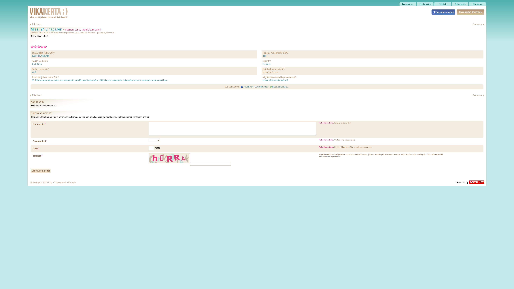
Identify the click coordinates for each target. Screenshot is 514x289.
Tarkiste (37, 156)
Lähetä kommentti (41, 171)
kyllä (34, 72)
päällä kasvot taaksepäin (110, 80)
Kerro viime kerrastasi (470, 12)
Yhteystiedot (60, 182)
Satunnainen (458, 3)
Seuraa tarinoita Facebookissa (443, 12)
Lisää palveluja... (280, 87)
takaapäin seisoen (132, 80)
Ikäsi (36, 148)
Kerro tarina (405, 3)
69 (33, 80)
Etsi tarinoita (423, 3)
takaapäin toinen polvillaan (154, 80)
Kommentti (39, 124)
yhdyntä (45, 56)
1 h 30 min (37, 64)
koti (264, 56)
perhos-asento (67, 80)
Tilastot (437, 3)
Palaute (72, 182)
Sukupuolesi (40, 141)
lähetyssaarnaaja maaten (47, 80)
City (50, 182)
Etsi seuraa (474, 3)
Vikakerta (42, 10)
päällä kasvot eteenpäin (86, 80)
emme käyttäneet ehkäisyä (275, 80)
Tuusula (266, 64)
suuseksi (36, 56)
